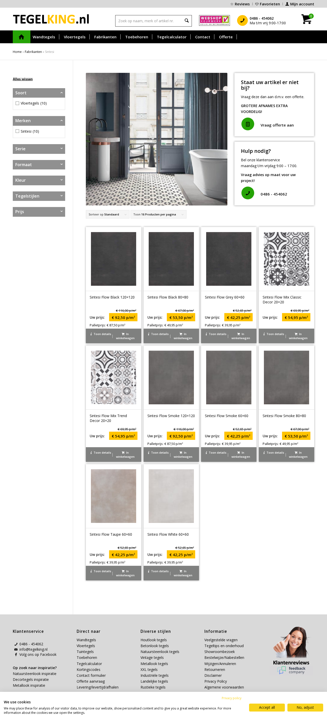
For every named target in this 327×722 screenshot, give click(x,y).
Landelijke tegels (154, 681)
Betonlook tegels (155, 645)
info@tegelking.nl (33, 649)
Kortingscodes (88, 669)
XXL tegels (149, 669)
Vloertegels (86, 645)
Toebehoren (87, 657)
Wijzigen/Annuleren (220, 663)
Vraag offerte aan (277, 125)
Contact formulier (91, 675)
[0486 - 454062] (247, 193)
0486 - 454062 (274, 194)
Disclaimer (213, 675)
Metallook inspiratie (29, 685)
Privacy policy (231, 698)
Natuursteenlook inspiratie (34, 673)
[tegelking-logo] (51, 18)
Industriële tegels (155, 675)
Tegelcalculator (89, 663)
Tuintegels (85, 651)
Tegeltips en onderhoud (224, 645)
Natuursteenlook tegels (160, 651)
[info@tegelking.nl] (15, 649)
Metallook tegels (154, 663)
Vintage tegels (152, 657)
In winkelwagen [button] (125, 336)
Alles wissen (23, 79)
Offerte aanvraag (91, 681)
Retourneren (214, 669)
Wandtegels (86, 639)
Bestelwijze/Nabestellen (224, 657)
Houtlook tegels (154, 639)
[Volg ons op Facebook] (15, 654)
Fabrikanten (33, 52)
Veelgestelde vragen (221, 639)
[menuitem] (240, 4)
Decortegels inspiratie (31, 679)
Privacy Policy (215, 681)
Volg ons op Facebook (37, 654)
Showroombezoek (219, 651)
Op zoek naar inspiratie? (35, 667)
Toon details (102, 334)
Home (17, 52)
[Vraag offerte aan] (247, 124)
